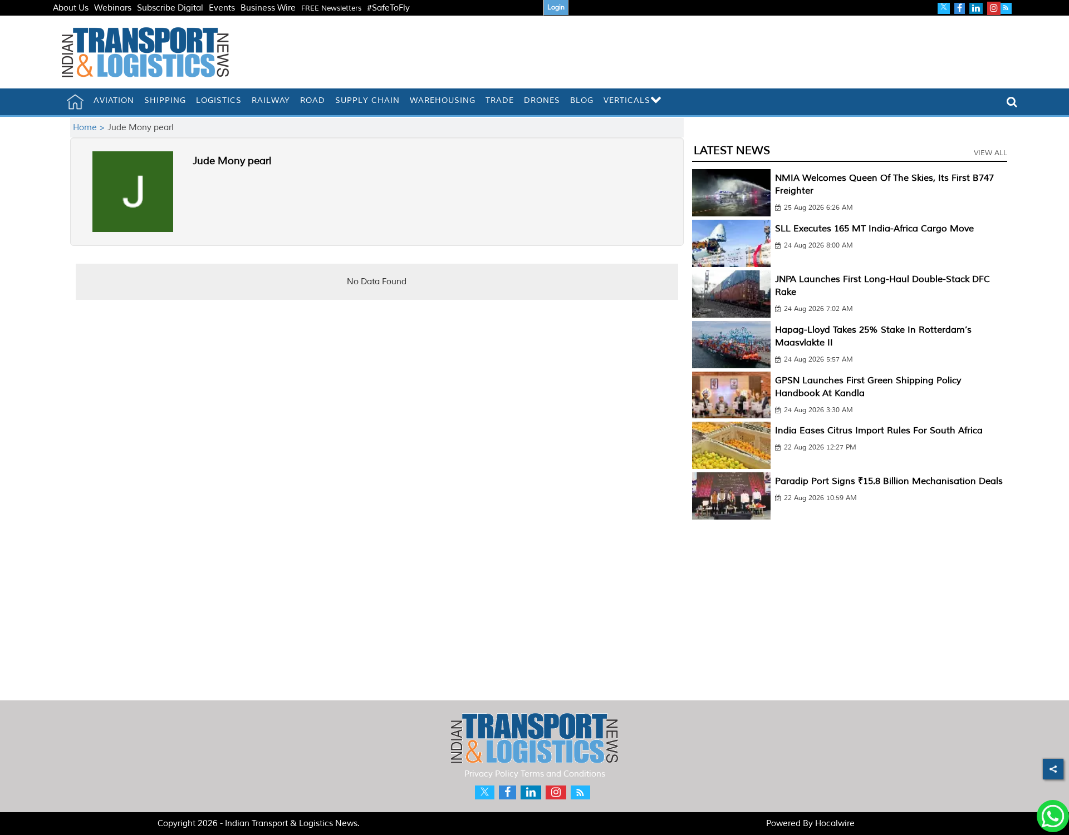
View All (990, 153)
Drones (542, 100)
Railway (271, 100)
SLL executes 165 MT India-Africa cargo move (874, 228)
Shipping (165, 100)
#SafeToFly (388, 8)
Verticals (627, 100)
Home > (90, 127)
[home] (75, 101)
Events (222, 8)
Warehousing (442, 100)
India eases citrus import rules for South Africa (879, 430)
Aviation (114, 100)
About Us (71, 8)
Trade (500, 100)
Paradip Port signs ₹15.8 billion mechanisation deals (889, 481)
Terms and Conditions (563, 774)
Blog (582, 100)
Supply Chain (367, 100)
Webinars (112, 8)
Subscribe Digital (170, 8)
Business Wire (268, 8)
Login (556, 7)
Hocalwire (835, 823)
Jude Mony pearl (232, 161)
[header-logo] (145, 52)
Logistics (219, 100)
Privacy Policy (491, 774)
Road (312, 100)
